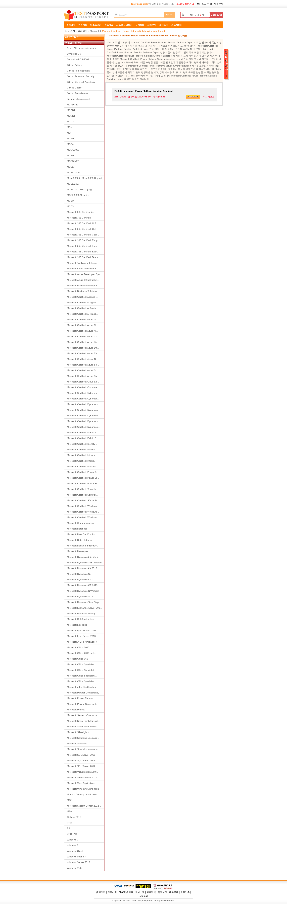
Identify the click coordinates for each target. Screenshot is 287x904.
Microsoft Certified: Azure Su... (83, 376)
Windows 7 (72, 839)
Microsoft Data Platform (79, 540)
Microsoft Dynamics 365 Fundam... (85, 562)
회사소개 (139, 892)
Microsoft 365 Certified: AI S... (82, 223)
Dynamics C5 (74, 53)
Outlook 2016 (74, 817)
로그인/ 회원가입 (185, 3)
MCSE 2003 (73, 183)
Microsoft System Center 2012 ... (84, 805)
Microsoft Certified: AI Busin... (82, 308)
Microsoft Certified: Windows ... (83, 506)
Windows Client (75, 851)
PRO (69, 822)
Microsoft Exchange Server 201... (84, 607)
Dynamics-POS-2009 (78, 59)
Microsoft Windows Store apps (83, 788)
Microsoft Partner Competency (83, 692)
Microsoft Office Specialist (80, 664)
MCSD (70, 155)
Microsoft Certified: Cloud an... (83, 381)
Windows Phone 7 (76, 856)
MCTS (70, 206)
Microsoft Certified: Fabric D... (82, 438)
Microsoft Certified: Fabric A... (82, 432)
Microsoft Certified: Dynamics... (83, 404)
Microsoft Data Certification (81, 534)
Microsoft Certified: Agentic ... (82, 297)
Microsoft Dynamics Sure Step (83, 602)
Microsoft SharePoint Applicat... (83, 721)
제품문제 (218, 3)
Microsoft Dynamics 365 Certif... (83, 557)
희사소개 (163, 25)
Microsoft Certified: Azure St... (82, 370)
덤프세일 (108, 25)
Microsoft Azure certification (81, 268)
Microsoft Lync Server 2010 (81, 630)
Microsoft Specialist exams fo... (83, 749)
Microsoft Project (76, 709)
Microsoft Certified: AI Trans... (82, 313)
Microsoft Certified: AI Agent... (82, 302)
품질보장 (162, 892)
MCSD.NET (73, 161)
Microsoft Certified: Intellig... (81, 460)
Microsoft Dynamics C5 (79, 574)
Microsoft (94, 31)
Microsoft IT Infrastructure (80, 619)
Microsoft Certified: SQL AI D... (83, 500)
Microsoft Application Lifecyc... (82, 263)
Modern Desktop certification (82, 794)
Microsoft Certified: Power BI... (83, 477)
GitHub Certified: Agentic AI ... (82, 82)
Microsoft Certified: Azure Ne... (83, 359)
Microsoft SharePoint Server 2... (83, 726)
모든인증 (185, 892)
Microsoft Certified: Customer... (83, 387)
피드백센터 (176, 25)
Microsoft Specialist (77, 743)
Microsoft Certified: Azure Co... (83, 336)
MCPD (70, 138)
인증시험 (82, 25)
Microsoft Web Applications (81, 783)
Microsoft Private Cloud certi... (82, 704)
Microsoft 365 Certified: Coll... (82, 229)
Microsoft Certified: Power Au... (83, 472)
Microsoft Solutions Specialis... (83, 738)
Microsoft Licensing (77, 624)
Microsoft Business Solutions (82, 291)
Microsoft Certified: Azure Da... (83, 342)
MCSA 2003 (73, 150)
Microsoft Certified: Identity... (82, 444)
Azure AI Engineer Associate (81, 48)
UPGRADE (72, 834)
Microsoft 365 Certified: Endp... (83, 240)
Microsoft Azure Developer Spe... (84, 274)
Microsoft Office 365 (77, 658)
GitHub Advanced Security (80, 76)
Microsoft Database (77, 528)
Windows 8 (72, 845)
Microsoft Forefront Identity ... (82, 613)
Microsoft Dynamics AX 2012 (82, 568)
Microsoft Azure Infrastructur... (83, 280)
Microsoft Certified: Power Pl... (83, 483)
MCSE (70, 166)
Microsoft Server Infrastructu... (83, 715)
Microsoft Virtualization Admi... (82, 771)
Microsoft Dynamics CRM (80, 579)
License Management (78, 99)
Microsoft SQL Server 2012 (81, 766)
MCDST (71, 116)
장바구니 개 (197, 14)
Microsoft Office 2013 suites (81, 653)
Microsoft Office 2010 (78, 647)
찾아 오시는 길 (204, 3)
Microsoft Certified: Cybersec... (83, 393)
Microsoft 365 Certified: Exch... (83, 251)
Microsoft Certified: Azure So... (83, 364)
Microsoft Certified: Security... (82, 489)
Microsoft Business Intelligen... (83, 285)
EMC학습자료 (126, 892)
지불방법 (151, 892)
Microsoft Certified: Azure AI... (82, 319)
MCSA (70, 144)
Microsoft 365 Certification (80, 212)
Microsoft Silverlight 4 (78, 732)
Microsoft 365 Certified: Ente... (83, 246)
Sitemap (144, 896)
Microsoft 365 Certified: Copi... (83, 234)
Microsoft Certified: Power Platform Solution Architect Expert (133, 31)
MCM (70, 127)
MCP (69, 133)
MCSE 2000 (73, 172)
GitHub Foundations (77, 93)
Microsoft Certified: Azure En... (83, 353)
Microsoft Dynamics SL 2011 (82, 596)
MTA (69, 811)
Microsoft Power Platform (80, 698)
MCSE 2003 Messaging (79, 189)
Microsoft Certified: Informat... (82, 449)
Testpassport (87, 15)
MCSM (70, 200)
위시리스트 (209, 96)
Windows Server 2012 (78, 862)
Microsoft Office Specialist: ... (82, 670)
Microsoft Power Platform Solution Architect (143, 91)
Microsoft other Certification (81, 687)
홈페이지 (70, 25)
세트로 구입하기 (124, 25)
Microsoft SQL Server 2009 (81, 760)
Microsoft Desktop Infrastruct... (83, 545)
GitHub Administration (78, 70)
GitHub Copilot (74, 87)
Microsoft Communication (80, 523)
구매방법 (140, 25)
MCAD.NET (73, 104)
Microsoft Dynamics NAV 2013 (83, 591)
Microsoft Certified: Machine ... (83, 466)
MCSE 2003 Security (78, 195)
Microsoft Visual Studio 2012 (82, 777)
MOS (69, 800)
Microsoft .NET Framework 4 (82, 641)
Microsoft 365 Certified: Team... (83, 257)
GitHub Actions (74, 65)
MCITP (70, 121)
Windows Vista (74, 868)
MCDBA (71, 110)
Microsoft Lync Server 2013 (81, 636)
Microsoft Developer (77, 551)
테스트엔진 (95, 25)
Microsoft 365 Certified (79, 217)
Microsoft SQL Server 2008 (81, 754)
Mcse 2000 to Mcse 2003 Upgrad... (85, 178)
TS (68, 828)
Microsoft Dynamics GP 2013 (82, 585)
